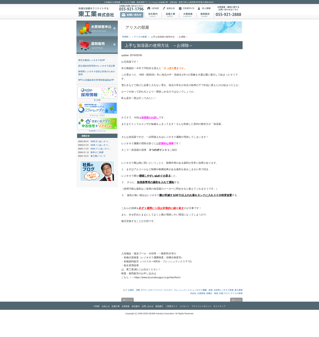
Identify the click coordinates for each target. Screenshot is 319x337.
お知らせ (106, 306)
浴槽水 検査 (212, 293)
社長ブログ (224, 293)
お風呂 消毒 (134, 289)
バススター (168, 289)
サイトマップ (219, 306)
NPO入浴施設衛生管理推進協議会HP (96, 79)
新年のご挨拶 (97, 152)
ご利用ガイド (171, 306)
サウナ (144, 289)
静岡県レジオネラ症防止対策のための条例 (96, 73)
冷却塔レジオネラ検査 (224, 289)
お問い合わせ (148, 306)
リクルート (184, 306)
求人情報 (97, 100)
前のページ (127, 299)
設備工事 (116, 306)
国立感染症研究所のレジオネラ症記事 (96, 65)
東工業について (98, 155)
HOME (125, 36)
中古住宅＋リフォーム (97, 131)
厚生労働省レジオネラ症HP (91, 60)
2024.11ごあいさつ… (101, 148)
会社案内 (136, 306)
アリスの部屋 (140, 36)
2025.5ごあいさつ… (100, 141)
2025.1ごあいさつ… (100, 144)
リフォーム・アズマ (97, 115)
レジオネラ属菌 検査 (203, 289)
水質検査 (201, 293)
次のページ (236, 299)
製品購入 (159, 306)
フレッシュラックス (183, 289)
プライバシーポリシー (201, 306)
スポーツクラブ (155, 289)
